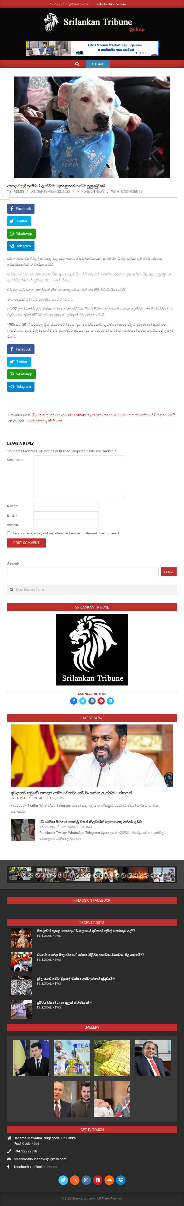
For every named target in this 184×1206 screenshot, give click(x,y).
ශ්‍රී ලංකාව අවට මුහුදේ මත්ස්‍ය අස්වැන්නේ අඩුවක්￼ (76, 978)
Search (13, 564)
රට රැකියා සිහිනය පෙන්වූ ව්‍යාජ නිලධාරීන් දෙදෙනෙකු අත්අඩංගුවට (91, 822)
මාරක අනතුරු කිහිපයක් (44, 421)
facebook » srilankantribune (35, 1167)
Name (12, 506)
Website (13, 525)
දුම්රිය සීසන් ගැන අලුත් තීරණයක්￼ (64, 1002)
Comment (15, 459)
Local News (51, 935)
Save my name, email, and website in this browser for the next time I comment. (66, 533)
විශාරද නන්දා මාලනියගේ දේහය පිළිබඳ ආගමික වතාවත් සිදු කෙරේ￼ (90, 955)
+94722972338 (25, 1151)
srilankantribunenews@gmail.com (40, 1159)
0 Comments (132, 191)
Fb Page (98, 64)
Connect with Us (92, 694)
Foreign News (93, 191)
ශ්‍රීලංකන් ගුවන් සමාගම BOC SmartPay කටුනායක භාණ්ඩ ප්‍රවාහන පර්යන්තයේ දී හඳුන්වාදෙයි (103, 415)
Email (12, 515)
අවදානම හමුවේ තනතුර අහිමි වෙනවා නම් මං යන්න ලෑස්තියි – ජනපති (72, 792)
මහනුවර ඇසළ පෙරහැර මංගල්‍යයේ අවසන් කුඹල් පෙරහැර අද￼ (86, 931)
